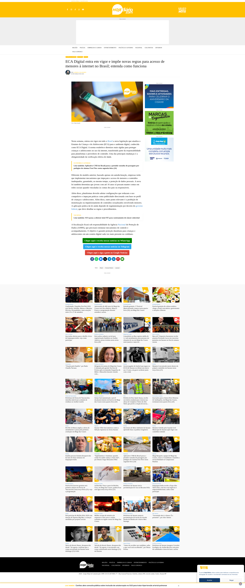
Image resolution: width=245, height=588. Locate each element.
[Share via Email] (122, 259)
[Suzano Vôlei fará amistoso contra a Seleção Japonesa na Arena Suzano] (108, 416)
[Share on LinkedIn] (114, 259)
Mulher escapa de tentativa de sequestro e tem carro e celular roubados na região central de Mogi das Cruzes (107, 518)
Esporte (96, 425)
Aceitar (209, 580)
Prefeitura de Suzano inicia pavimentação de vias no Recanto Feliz (136, 486)
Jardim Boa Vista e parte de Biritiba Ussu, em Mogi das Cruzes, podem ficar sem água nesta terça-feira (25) (107, 487)
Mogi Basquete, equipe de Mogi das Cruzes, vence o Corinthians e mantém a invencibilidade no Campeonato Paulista (166, 459)
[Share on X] (105, 259)
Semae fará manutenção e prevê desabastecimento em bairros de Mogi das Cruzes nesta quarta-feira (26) (107, 400)
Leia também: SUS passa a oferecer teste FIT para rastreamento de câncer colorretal (107, 218)
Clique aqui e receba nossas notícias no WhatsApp (107, 240)
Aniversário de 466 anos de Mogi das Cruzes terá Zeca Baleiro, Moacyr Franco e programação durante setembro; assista (107, 309)
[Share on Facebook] (92, 259)
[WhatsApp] (79, 9)
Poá (124, 395)
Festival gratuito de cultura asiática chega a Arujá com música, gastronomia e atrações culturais (165, 308)
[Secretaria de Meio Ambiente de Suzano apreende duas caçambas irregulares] (137, 416)
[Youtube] (83, 9)
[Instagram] (71, 9)
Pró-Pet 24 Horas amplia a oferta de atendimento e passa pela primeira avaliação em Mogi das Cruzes (77, 430)
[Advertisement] (122, 32)
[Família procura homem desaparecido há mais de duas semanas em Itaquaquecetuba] (79, 444)
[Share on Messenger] (101, 259)
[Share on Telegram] (109, 259)
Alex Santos (155, 513)
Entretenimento (69, 304)
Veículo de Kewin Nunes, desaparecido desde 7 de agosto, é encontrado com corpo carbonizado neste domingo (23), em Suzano (107, 548)
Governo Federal (109, 267)
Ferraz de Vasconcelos (70, 395)
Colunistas (68, 364)
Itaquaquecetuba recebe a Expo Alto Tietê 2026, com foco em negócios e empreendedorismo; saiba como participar (164, 488)
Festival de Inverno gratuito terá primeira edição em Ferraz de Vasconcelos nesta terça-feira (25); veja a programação (78, 488)
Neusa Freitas (126, 543)
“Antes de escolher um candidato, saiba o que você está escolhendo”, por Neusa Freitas (136, 547)
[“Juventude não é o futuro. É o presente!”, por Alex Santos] (166, 504)
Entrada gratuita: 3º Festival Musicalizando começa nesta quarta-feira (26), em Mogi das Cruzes (135, 308)
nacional (117, 267)
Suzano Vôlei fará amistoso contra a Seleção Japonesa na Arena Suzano (106, 429)
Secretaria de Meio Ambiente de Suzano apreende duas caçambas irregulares (136, 429)
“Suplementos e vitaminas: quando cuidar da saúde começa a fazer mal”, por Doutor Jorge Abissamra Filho (107, 458)
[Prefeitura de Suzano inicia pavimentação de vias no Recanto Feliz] (137, 474)
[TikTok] (75, 9)
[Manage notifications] (240, 583)
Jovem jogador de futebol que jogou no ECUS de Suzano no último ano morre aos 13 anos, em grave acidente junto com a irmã (136, 369)
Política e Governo (71, 56)
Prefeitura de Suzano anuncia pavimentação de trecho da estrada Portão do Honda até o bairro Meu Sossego (135, 518)
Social (86, 56)
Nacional (80, 56)
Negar (231, 580)
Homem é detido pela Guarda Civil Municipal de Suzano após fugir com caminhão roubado (164, 430)
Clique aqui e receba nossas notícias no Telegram (107, 246)
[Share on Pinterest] (118, 259)
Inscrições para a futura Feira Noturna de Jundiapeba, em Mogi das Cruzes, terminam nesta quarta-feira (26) (165, 400)
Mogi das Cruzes (127, 334)
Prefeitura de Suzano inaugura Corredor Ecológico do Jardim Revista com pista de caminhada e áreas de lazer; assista (165, 547)
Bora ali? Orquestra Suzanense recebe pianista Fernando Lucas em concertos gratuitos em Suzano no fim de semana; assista (165, 339)
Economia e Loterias (157, 395)
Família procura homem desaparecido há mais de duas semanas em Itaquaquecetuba (78, 458)
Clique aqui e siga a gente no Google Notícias (107, 252)
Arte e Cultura (68, 334)
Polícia (125, 364)
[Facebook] (67, 9)
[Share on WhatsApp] (96, 259)
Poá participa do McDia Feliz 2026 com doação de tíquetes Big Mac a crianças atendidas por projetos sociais (78, 517)
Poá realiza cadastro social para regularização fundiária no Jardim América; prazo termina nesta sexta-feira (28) (106, 339)
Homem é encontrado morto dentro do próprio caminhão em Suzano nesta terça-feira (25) (165, 368)
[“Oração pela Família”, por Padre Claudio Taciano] (79, 354)
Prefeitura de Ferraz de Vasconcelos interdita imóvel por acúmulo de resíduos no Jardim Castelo (77, 400)
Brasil (110, 141)
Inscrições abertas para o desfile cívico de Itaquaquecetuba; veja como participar (78, 338)
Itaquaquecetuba (156, 483)
